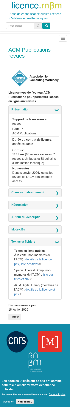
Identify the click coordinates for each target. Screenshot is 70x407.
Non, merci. (25, 401)
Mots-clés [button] (18, 229)
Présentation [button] (20, 109)
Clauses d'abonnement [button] (27, 192)
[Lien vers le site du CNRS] (17, 341)
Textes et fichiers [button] (23, 241)
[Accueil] (36, 5)
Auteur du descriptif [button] (25, 217)
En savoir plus (57, 394)
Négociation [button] (20, 204)
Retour (15, 316)
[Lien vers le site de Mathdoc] (50, 341)
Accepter (8, 401)
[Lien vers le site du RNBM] (35, 362)
